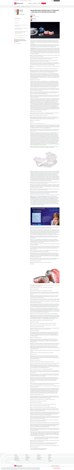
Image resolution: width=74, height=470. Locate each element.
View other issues (21, 14)
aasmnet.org (44, 196)
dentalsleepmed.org (33, 197)
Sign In (52, 0)
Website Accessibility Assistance (23, 0)
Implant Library (29, 0)
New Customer (56, 0)
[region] (37, 468)
